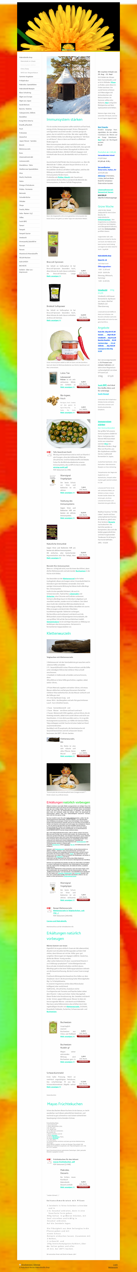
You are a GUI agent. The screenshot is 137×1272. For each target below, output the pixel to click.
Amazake (54, 1135)
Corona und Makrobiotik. (57, 921)
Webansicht (113, 1267)
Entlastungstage (104, 220)
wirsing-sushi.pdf (60, 467)
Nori (107, 102)
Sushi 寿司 (102, 385)
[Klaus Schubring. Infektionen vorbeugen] (53, 888)
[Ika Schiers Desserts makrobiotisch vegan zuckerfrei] (53, 1170)
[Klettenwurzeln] (53, 740)
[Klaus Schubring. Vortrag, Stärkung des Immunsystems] (53, 500)
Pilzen (113, 82)
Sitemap (37, 1264)
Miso (106, 444)
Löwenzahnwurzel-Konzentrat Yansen (105, 190)
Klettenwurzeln (81, 842)
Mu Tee (72, 845)
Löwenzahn (74, 594)
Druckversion (27, 1264)
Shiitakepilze (68, 873)
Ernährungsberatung (70, 876)
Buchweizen (81, 571)
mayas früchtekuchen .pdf (64, 1162)
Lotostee (60, 873)
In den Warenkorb (83, 275)
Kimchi (67, 177)
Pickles (61, 177)
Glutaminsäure (53, 622)
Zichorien (50, 596)
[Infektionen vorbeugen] (53, 481)
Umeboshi (59, 856)
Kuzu (71, 853)
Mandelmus (56, 1137)
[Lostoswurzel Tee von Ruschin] (53, 378)
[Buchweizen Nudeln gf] (53, 1044)
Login (115, 1264)
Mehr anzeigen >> (54, 276)
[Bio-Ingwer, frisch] (53, 400)
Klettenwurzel (69, 578)
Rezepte (111, 522)
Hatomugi (78, 873)
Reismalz (55, 1138)
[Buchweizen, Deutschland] (53, 1027)
